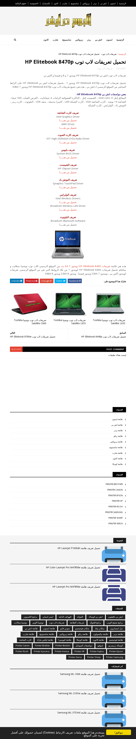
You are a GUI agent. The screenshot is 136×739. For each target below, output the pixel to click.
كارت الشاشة (25, 639)
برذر (95, 3)
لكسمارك (46, 3)
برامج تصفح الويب (115, 622)
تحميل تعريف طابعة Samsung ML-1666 (80, 674)
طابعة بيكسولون (100, 634)
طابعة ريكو (118, 436)
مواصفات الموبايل (84, 645)
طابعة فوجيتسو (116, 639)
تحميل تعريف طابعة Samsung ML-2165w (79, 693)
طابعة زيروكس (116, 441)
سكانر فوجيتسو (82, 628)
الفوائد (80, 616)
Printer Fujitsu (97, 651)
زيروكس (86, 3)
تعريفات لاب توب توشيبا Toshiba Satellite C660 (30, 322)
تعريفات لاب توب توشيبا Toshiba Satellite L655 (69, 322)
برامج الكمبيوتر (30, 616)
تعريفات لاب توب (109, 53)
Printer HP (117, 501)
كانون (56, 3)
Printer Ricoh (115, 506)
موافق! (118, 732)
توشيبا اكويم (38, 622)
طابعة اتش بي (117, 424)
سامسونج (75, 3)
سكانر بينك (99, 628)
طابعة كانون (118, 458)
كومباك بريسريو (115, 645)
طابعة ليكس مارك (45, 639)
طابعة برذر (118, 430)
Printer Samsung (114, 512)
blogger (16, 349)
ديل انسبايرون (116, 628)
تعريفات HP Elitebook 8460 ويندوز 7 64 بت (85, 266)
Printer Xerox (115, 523)
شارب (64, 3)
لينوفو (100, 645)
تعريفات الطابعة (77, 622)
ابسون (112, 3)
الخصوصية (34, 3)
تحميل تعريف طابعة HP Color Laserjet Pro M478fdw (73, 567)
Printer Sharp (115, 517)
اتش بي (103, 3)
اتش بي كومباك (96, 616)
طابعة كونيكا (117, 464)
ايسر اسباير (48, 616)
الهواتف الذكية (65, 616)
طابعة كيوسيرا (64, 639)
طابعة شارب (117, 453)
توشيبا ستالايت (20, 622)
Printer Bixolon (62, 645)
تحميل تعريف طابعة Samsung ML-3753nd (78, 712)
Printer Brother (114, 484)
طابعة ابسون (117, 419)
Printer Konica (62, 651)
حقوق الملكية (20, 3)
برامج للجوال (95, 622)
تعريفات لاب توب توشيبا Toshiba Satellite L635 (109, 322)
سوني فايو (65, 628)
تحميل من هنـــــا (68, 120)
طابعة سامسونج (116, 447)
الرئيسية (122, 3)
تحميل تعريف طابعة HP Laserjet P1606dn (79, 548)
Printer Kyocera (41, 651)
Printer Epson (115, 495)
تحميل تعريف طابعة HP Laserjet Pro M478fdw (76, 586)
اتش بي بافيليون (115, 616)
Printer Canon (115, 489)
